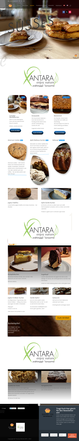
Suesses (32, 5)
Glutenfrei (51, 5)
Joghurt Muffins (13, 203)
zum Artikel (15, 130)
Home (19, 5)
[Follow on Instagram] (70, 12)
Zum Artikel (37, 133)
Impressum (59, 5)
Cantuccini (55, 298)
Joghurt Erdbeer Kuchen (16, 298)
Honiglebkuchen (46, 386)
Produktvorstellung (41, 5)
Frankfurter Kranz (14, 386)
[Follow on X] (67, 12)
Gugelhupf (44, 274)
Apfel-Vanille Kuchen (48, 203)
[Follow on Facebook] (63, 12)
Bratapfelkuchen (13, 274)
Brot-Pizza (25, 5)
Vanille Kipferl (34, 298)
